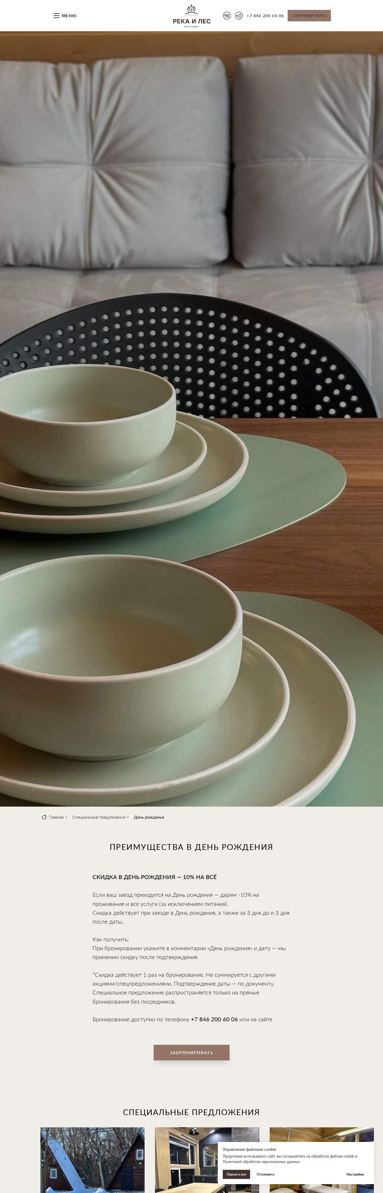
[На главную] (191, 15)
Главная (56, 816)
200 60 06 (224, 1019)
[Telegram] (239, 15)
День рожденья (149, 816)
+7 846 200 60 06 (265, 15)
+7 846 (201, 1019)
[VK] (227, 15)
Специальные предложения (98, 816)
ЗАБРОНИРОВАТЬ (309, 16)
